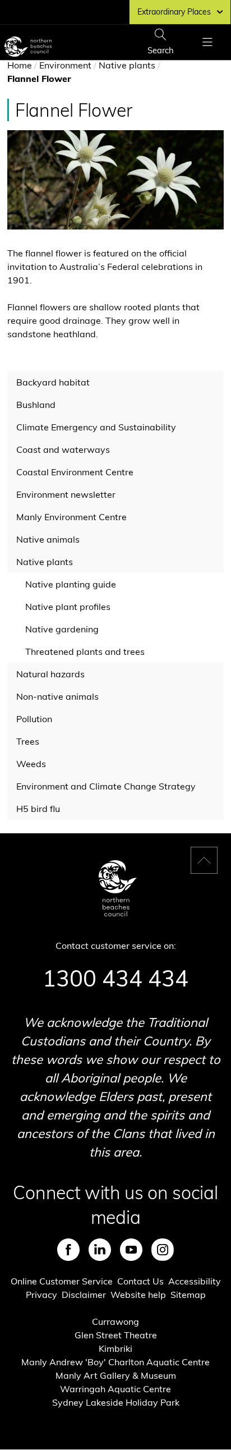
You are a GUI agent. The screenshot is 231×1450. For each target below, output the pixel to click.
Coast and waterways (63, 449)
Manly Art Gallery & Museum (116, 1375)
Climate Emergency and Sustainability (96, 427)
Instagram (162, 1249)
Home (19, 65)
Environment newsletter (66, 494)
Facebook (68, 1249)
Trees (27, 741)
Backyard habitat (53, 382)
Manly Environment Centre (71, 516)
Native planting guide (70, 584)
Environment (65, 65)
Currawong (115, 1321)
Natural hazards (50, 674)
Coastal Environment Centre (74, 472)
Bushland (36, 404)
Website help (138, 1294)
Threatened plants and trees (85, 651)
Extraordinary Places (174, 12)
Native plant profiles (67, 606)
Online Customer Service (62, 1281)
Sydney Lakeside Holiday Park (115, 1402)
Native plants (127, 65)
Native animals (48, 539)
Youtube (131, 1249)
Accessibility (194, 1281)
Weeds (31, 763)
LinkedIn (100, 1249)
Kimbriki (115, 1348)
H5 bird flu (38, 808)
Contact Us (140, 1281)
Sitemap (188, 1294)
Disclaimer (84, 1294)
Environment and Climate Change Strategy (106, 786)
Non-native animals (57, 696)
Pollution (34, 718)
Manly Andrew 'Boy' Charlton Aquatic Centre (115, 1362)
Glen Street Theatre (116, 1335)
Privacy (41, 1294)
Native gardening (62, 629)
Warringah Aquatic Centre (115, 1388)
